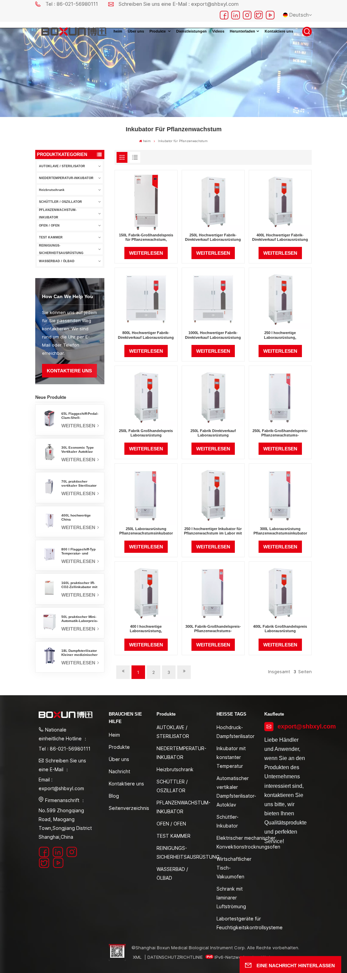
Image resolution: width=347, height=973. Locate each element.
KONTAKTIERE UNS (69, 370)
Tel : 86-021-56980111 (71, 4)
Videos (218, 31)
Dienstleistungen (191, 31)
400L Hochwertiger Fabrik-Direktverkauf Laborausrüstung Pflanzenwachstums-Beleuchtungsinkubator (280, 237)
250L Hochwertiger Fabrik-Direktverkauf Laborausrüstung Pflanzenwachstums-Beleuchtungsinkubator (213, 237)
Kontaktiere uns (279, 31)
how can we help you (67, 296)
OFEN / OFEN (49, 225)
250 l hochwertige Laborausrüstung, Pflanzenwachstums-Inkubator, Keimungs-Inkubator (280, 335)
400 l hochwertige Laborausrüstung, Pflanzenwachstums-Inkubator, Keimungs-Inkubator (146, 628)
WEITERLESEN (79, 425)
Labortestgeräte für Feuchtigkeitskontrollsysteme (250, 923)
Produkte (158, 31)
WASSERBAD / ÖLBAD (57, 261)
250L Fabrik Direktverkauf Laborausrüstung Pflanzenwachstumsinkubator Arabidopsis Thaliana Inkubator (213, 433)
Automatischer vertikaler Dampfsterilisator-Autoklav (236, 791)
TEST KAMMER (51, 237)
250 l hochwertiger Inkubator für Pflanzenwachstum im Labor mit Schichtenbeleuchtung (213, 531)
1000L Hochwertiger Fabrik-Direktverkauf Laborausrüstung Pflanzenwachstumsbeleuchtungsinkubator (213, 335)
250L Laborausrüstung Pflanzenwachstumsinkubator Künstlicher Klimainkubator (146, 531)
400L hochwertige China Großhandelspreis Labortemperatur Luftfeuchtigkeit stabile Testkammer (80, 517)
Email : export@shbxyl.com (61, 784)
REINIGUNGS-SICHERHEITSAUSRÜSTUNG (61, 249)
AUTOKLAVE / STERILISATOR (62, 166)
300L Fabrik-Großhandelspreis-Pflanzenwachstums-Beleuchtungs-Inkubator (213, 628)
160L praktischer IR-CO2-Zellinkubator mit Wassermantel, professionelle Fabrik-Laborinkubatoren (79, 585)
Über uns (136, 31)
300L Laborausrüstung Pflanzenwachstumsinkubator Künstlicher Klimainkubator (280, 531)
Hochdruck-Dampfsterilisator (235, 731)
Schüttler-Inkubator (228, 821)
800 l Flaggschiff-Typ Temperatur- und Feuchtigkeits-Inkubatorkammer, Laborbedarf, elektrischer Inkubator (79, 551)
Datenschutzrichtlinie (175, 957)
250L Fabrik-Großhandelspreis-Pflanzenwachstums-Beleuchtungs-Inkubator (280, 433)
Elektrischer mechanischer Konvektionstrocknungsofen (248, 842)
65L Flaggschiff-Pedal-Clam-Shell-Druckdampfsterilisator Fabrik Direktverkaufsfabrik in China (80, 416)
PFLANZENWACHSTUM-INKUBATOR (58, 214)
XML (137, 957)
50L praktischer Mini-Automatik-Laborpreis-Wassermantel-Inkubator (79, 619)
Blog (114, 796)
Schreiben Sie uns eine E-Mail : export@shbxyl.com (179, 4)
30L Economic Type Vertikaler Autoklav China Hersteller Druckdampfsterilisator (80, 450)
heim (118, 31)
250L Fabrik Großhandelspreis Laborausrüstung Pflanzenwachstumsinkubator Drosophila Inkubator (146, 433)
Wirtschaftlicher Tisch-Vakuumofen (234, 867)
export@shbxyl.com (293, 726)
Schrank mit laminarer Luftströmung (231, 897)
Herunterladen (242, 31)
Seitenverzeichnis (129, 808)
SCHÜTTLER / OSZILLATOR (60, 201)
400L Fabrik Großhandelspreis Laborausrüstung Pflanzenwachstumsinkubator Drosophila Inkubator (280, 628)
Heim (114, 735)
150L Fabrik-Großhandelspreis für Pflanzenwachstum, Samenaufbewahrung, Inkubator (146, 237)
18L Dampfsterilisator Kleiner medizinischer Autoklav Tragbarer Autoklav (79, 653)
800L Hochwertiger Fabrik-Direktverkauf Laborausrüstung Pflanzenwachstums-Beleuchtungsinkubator (146, 335)
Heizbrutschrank (51, 190)
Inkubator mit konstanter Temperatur (231, 757)
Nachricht (119, 771)
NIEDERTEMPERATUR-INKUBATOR (66, 178)
